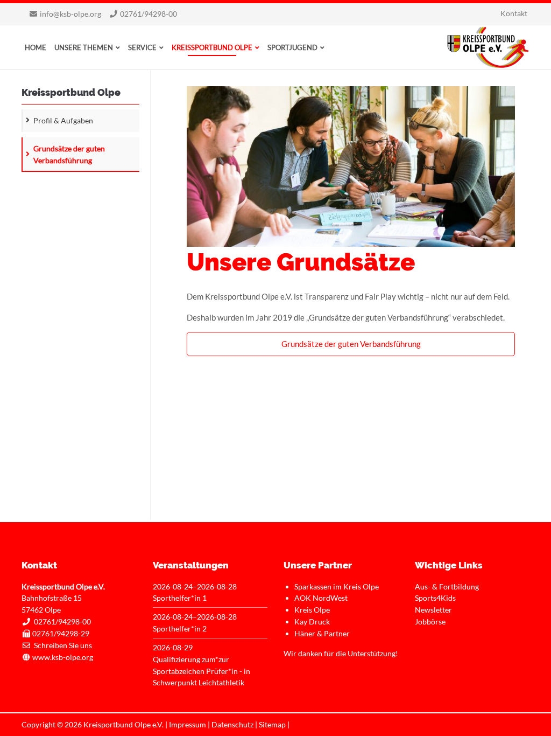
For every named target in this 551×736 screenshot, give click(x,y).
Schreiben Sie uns (63, 645)
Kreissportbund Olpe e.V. (488, 47)
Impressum (187, 724)
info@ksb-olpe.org (70, 13)
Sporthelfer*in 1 (180, 597)
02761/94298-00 (148, 13)
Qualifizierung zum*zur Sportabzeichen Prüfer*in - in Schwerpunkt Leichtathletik (201, 671)
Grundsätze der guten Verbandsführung (351, 344)
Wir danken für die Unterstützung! (341, 653)
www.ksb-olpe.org (62, 657)
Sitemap (272, 724)
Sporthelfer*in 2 (180, 628)
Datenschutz (232, 724)
